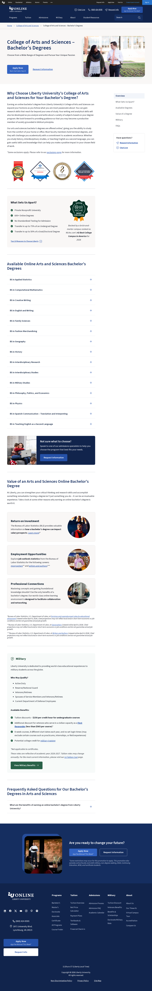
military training (48, 740)
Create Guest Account (132, 2)
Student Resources (91, 17)
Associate (55, 916)
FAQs (118, 125)
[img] (18, 171)
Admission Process (96, 903)
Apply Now (111, 2)
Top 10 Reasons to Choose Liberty (25, 241)
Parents (45, 2)
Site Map (97, 980)
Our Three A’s (131, 908)
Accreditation (131, 920)
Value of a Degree (124, 113)
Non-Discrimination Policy (61, 980)
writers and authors (38, 566)
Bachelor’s (56, 903)
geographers (17, 566)
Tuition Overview (77, 903)
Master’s (55, 907)
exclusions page (54, 152)
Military (59, 17)
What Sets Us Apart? (125, 101)
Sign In (147, 2)
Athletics (28, 2)
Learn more (33, 532)
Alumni (37, 2)
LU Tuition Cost (71, 757)
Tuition (28, 17)
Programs (13, 17)
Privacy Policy (83, 980)
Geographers (57, 625)
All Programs (57, 925)
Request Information (129, 143)
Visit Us (120, 2)
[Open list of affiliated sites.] (51, 2)
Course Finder (57, 929)
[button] (132, 10)
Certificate (56, 920)
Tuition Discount (114, 903)
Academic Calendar (96, 912)
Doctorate (56, 912)
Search (139, 17)
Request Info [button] (21, 952)
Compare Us (131, 925)
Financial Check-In (77, 929)
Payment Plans (76, 916)
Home (9, 25)
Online (10, 2)
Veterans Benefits (115, 907)
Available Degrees (124, 107)
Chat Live (81, 9)
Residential (19, 2)
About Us (130, 903)
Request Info (100, 2)
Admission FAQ (95, 908)
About (72, 17)
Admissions (43, 17)
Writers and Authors (60, 633)
